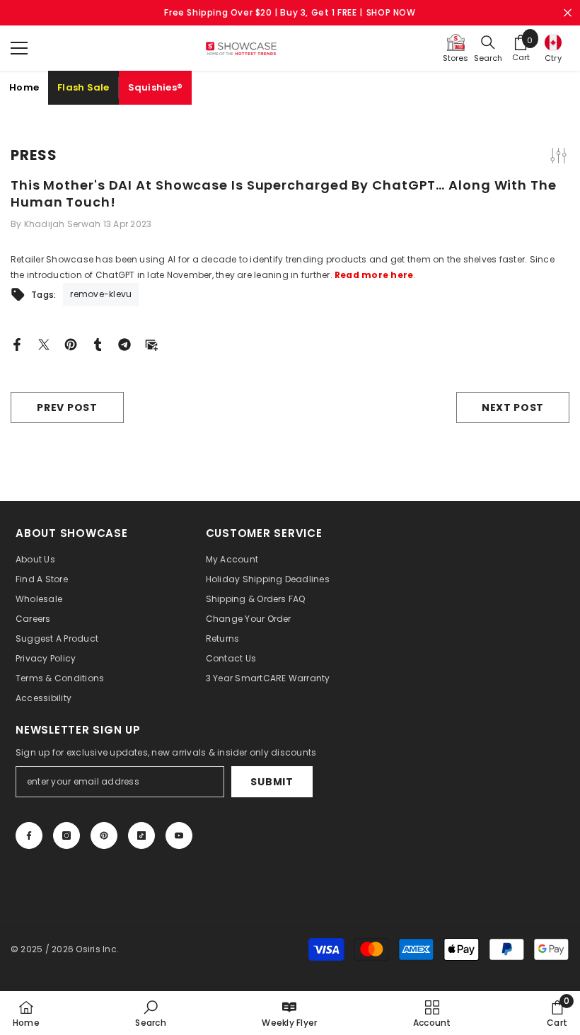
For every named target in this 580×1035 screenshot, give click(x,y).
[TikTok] (141, 835)
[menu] (19, 48)
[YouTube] (179, 835)
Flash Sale (83, 87)
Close (567, 13)
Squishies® (155, 87)
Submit (271, 782)
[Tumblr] (97, 343)
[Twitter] (43, 343)
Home (24, 87)
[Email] (151, 343)
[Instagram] (66, 835)
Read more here (374, 275)
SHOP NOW (391, 12)
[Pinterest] (70, 343)
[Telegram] (124, 343)
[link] (150, 1013)
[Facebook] (17, 343)
